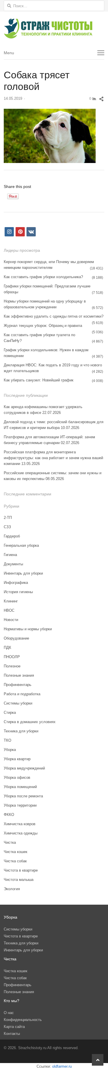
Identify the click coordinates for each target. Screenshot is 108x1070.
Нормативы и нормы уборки (28, 629)
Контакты (12, 1033)
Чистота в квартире (21, 870)
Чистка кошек (15, 852)
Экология (12, 889)
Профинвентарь (17, 684)
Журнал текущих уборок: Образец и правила (43, 325)
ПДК (7, 647)
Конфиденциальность (23, 1020)
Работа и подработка (22, 694)
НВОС (9, 610)
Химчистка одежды (20, 833)
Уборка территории (20, 805)
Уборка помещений (20, 787)
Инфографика (16, 582)
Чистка (10, 842)
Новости (11, 620)
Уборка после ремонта (23, 796)
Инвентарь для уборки (23, 573)
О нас (9, 1013)
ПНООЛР (12, 657)
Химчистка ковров (19, 824)
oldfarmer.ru (62, 1066)
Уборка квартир (17, 759)
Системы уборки (18, 703)
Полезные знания (19, 675)
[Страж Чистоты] (54, 29)
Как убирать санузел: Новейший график (38, 380)
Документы (13, 564)
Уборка (10, 749)
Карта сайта (14, 1026)
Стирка (10, 712)
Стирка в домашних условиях (30, 722)
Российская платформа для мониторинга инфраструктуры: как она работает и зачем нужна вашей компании (53, 458)
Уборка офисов (17, 777)
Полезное (12, 666)
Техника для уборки (21, 731)
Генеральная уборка (21, 545)
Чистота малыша (18, 879)
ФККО (9, 814)
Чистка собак (15, 861)
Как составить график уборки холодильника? (43, 277)
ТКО (7, 740)
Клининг (11, 601)
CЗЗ (7, 527)
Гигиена (10, 555)
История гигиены (18, 592)
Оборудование (16, 638)
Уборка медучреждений (24, 768)
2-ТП (8, 517)
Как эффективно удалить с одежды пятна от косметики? (53, 316)
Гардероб (12, 536)
